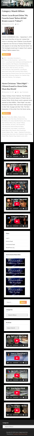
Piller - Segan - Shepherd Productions (20, 132)
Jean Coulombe (6, 124)
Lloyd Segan (14, 128)
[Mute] (23, 156)
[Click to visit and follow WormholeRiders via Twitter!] (15, 294)
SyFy (3, 77)
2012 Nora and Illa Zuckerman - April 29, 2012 (14, 60)
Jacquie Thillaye (20, 122)
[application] (17, 152)
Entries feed (9, 241)
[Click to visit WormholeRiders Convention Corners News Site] (15, 266)
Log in (7, 238)
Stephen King (25, 75)
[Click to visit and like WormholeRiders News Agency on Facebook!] (15, 285)
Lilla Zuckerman (15, 69)
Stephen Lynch (20, 136)
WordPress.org (10, 247)
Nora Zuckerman (6, 73)
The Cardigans (17, 77)
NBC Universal (16, 71)
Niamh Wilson (23, 71)
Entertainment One (13, 65)
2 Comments (25, 92)
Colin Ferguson (15, 64)
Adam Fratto (7, 117)
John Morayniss (6, 126)
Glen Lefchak (5, 122)
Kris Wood (20, 126)
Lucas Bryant (23, 69)
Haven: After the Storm (12, 67)
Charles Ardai (21, 117)
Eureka (26, 65)
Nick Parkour (13, 130)
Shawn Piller (5, 75)
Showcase (11, 75)
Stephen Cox (18, 75)
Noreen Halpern (6, 132)
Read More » (7, 55)
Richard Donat (15, 73)
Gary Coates (27, 120)
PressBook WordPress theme (20, 434)
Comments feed (10, 244)
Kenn (18, 24)
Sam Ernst (22, 73)
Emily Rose (5, 65)
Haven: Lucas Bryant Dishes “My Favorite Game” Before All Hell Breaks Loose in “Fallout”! (15, 18)
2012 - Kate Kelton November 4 (12, 58)
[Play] (8, 156)
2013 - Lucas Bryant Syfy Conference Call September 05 (17, 62)
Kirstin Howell (14, 126)
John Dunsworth (6, 69)
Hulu (14, 122)
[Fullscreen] (26, 156)
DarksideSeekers (23, 64)
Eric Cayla (11, 120)
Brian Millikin (14, 117)
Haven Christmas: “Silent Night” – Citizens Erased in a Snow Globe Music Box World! (15, 86)
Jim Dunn (20, 67)
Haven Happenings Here (11, 2)
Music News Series (7, 71)
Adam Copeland (6, 64)
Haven (3, 67)
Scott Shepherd (20, 134)
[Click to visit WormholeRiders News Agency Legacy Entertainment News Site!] (15, 275)
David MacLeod (6, 119)
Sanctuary (27, 73)
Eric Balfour (21, 65)
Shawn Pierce (28, 134)
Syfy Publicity (8, 77)
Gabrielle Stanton (18, 120)
